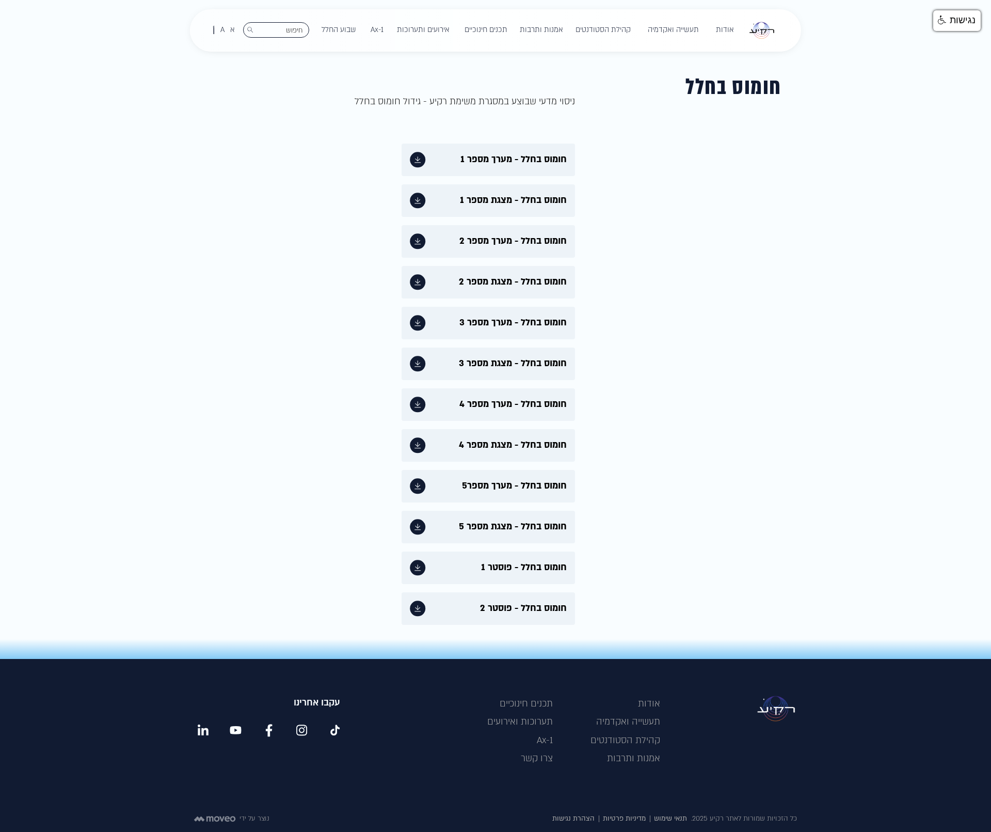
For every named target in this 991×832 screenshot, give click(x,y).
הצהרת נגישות (573, 818)
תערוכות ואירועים (520, 722)
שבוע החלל (339, 30)
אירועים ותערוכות (423, 30)
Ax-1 (545, 740)
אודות (649, 704)
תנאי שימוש (670, 818)
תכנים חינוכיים (526, 704)
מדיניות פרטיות (624, 818)
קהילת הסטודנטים (625, 740)
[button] (725, 30)
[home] (761, 30)
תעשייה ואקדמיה (628, 722)
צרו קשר (537, 758)
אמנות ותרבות (633, 758)
